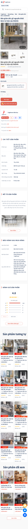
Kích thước (3, 81)
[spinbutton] (5, 94)
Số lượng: (3, 91)
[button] (2, 94)
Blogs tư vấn (4, 5)
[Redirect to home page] (6, 2)
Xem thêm (20, 75)
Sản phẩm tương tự (14, 334)
